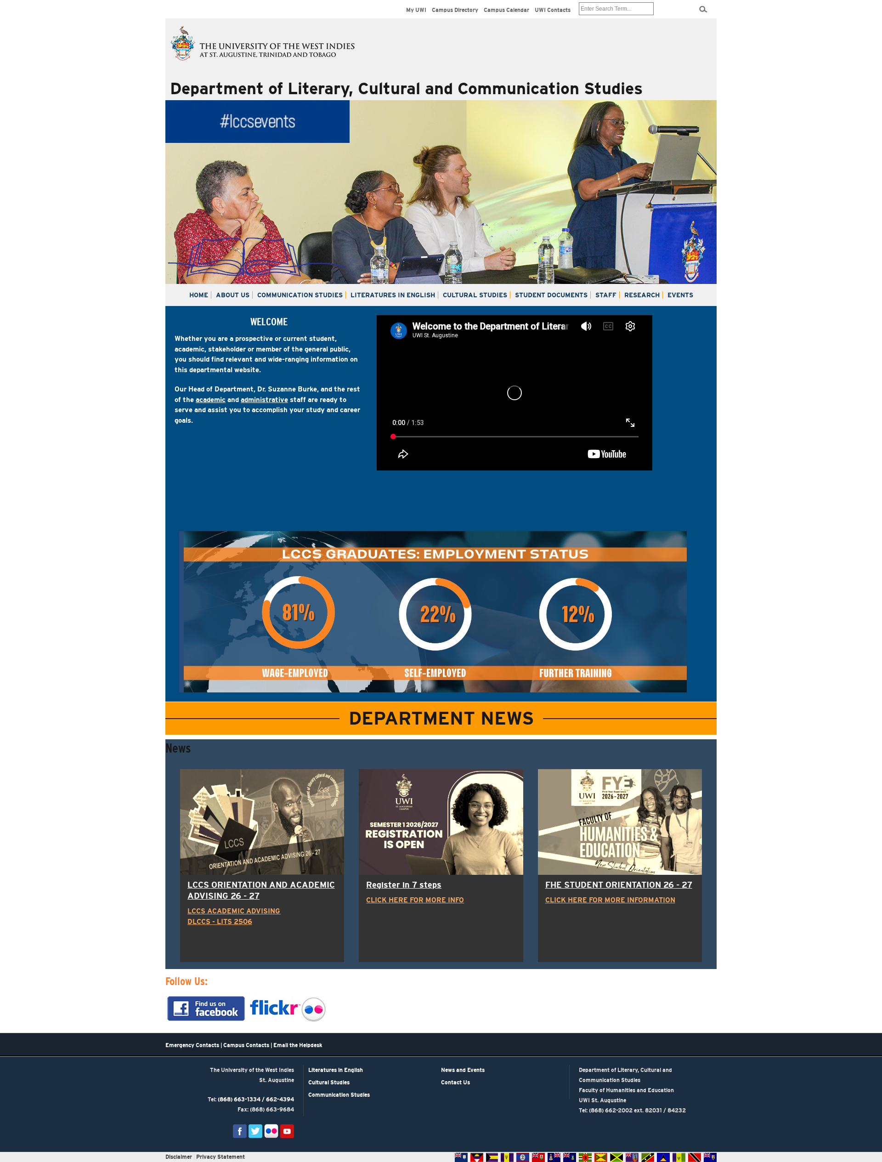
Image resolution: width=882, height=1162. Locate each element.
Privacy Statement (220, 1157)
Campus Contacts (246, 1045)
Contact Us (455, 1082)
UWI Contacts (553, 10)
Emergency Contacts (192, 1045)
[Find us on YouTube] (287, 1131)
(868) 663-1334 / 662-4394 (256, 1099)
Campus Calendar (506, 10)
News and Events (463, 1070)
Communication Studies (300, 295)
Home (198, 295)
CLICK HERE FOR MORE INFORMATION (610, 900)
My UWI (416, 10)
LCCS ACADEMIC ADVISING (234, 911)
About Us (232, 295)
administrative (264, 399)
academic (211, 399)
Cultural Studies (475, 295)
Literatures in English (393, 295)
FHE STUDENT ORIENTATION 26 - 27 (618, 885)
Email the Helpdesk (297, 1045)
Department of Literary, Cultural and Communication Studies (406, 88)
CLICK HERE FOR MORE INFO (415, 900)
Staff (605, 295)
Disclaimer (178, 1157)
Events (680, 295)
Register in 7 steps (403, 885)
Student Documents (551, 295)
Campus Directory (455, 10)
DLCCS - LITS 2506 (219, 921)
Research (642, 295)
